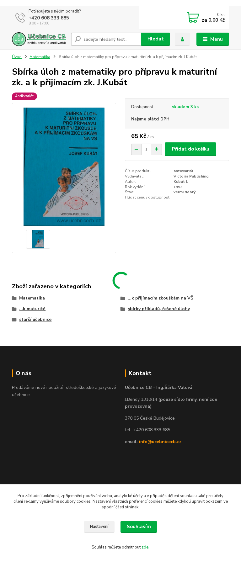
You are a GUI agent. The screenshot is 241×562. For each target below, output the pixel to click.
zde (145, 547)
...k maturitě (32, 309)
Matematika (39, 56)
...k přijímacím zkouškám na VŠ (160, 298)
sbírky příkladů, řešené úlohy (159, 309)
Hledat (155, 39)
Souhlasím (139, 526)
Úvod (17, 56)
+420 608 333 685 (49, 18)
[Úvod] (39, 39)
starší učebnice (35, 319)
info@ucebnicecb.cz (160, 442)
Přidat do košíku (190, 149)
